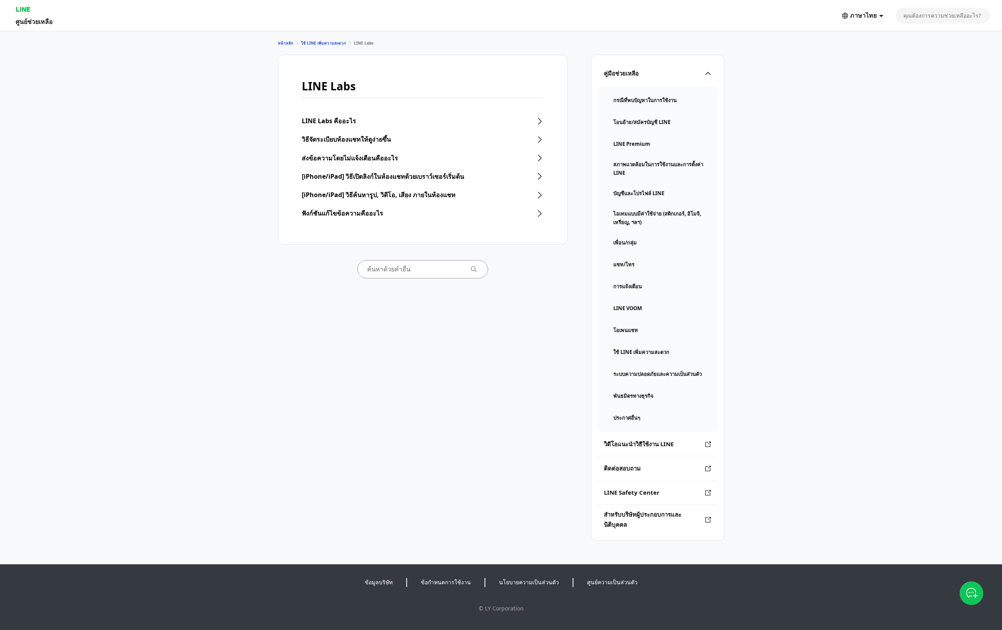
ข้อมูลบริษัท (379, 582)
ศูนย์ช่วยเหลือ (34, 21)
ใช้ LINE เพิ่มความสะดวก (323, 43)
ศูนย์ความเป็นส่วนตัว (612, 582)
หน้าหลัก (285, 43)
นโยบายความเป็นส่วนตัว (529, 582)
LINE (23, 9)
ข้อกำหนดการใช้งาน (446, 582)
